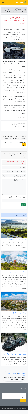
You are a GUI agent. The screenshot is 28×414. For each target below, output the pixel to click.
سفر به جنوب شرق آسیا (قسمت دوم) (17, 239)
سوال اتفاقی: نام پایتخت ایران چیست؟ (16, 197)
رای (24, 145)
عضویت (23, 401)
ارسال (23, 205)
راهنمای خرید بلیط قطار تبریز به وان (18, 272)
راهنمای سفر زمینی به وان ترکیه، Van (18, 313)
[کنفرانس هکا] (21, 2)
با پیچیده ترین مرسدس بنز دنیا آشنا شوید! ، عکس (15, 354)
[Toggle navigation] (3, 2)
